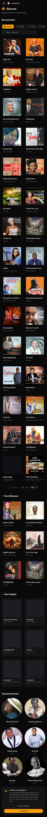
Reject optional (23, 806)
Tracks (32, 26)
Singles (21, 26)
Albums (9, 26)
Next (32, 487)
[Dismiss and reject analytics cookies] (42, 790)
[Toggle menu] (4, 3)
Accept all (23, 811)
